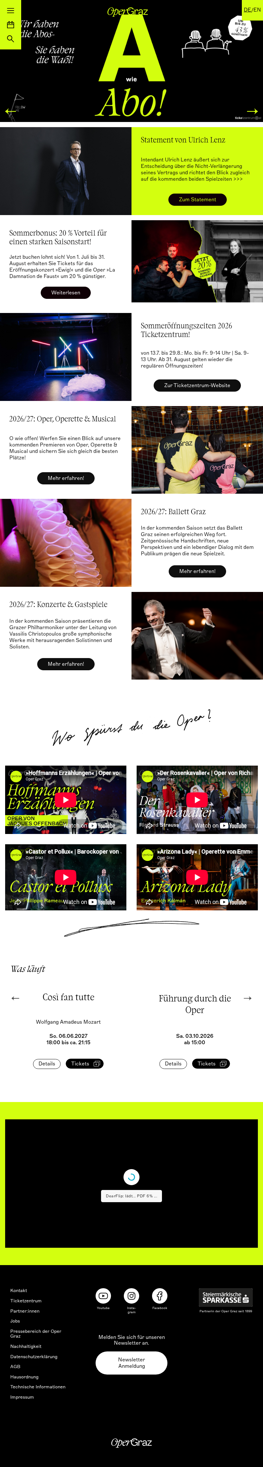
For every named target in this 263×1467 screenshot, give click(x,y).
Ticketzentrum (26, 1301)
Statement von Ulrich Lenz (183, 140)
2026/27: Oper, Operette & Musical (62, 419)
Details (46, 1064)
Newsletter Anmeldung (131, 1363)
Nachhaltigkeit (25, 1346)
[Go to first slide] (252, 111)
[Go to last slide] (15, 998)
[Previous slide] (10, 111)
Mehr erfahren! (66, 478)
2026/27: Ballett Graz (173, 512)
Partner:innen (24, 1311)
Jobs (15, 1321)
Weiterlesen (65, 293)
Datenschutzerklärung (33, 1356)
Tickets (80, 1064)
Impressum (22, 1397)
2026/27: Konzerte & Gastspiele (58, 605)
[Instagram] (131, 1296)
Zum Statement (197, 199)
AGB (15, 1366)
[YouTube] (103, 1296)
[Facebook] (159, 1296)
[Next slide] (247, 998)
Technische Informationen (37, 1387)
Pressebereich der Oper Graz (35, 1333)
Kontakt (18, 1290)
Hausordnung (24, 1377)
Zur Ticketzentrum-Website (197, 385)
